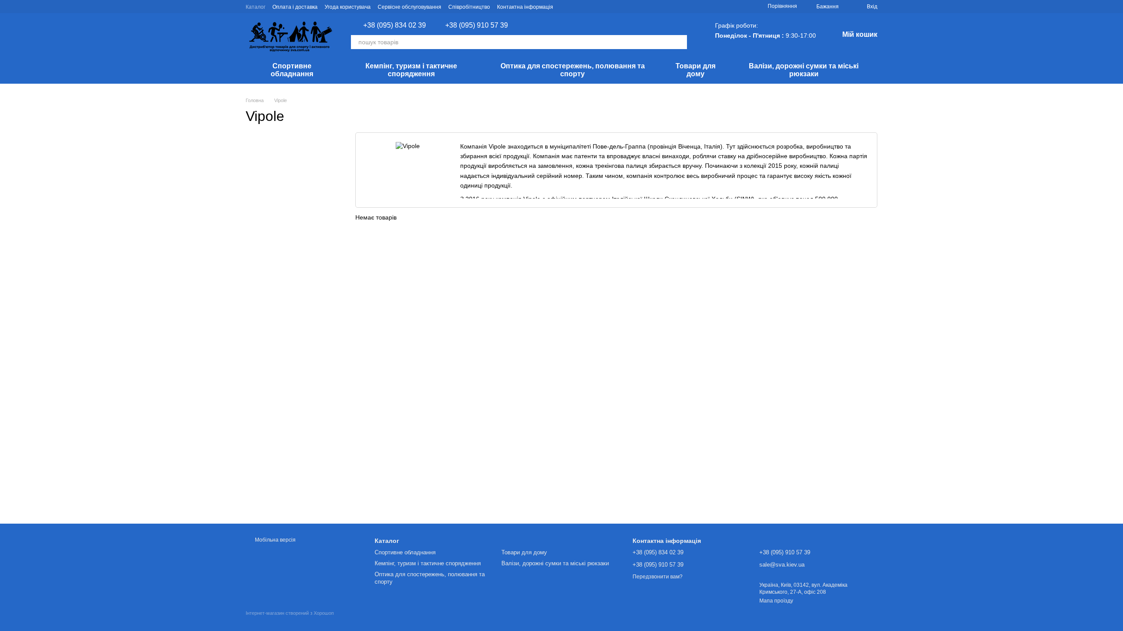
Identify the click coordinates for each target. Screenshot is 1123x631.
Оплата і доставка (295, 7)
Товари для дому (695, 70)
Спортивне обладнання (292, 70)
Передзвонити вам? (658, 577)
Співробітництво (469, 7)
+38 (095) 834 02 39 (394, 25)
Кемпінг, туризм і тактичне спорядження (411, 70)
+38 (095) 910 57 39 (476, 25)
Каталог (255, 7)
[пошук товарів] (680, 42)
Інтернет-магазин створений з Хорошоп (290, 613)
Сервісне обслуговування (409, 7)
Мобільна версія (275, 540)
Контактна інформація (525, 7)
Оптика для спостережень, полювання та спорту (573, 70)
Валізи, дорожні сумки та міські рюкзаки (803, 70)
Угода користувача (348, 7)
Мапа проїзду (776, 601)
